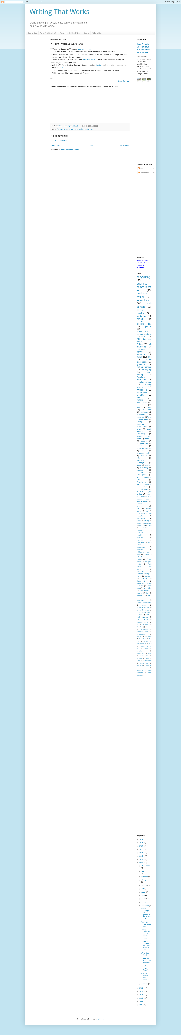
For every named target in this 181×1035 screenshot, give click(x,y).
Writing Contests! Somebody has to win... (146, 934)
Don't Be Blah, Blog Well (146, 924)
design (139, 636)
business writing (142, 295)
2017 (141, 849)
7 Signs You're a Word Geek (145, 976)
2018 (141, 846)
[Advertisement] (144, 123)
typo (140, 615)
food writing (141, 513)
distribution (148, 636)
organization (140, 653)
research (144, 441)
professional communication (144, 332)
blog (149, 357)
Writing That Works (59, 12)
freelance (140, 417)
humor (139, 523)
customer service (141, 350)
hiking (146, 521)
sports (144, 605)
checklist (139, 627)
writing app (140, 670)
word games (88, 129)
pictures (139, 593)
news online (144, 591)
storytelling (141, 472)
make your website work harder (144, 496)
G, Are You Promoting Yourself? (146, 960)
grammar (141, 364)
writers (140, 400)
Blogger (101, 1019)
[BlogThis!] (90, 126)
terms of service (143, 610)
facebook (141, 354)
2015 (141, 856)
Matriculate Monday (142, 393)
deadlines (140, 537)
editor (139, 458)
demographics (141, 634)
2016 (141, 853)
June (143, 892)
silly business (142, 557)
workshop (140, 665)
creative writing (144, 382)
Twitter (140, 344)
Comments (144, 173)
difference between (90, 60)
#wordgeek (61, 129)
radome (147, 658)
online (139, 465)
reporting (147, 439)
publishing (144, 468)
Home (90, 145)
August (144, 885)
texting (139, 559)
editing (139, 422)
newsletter (141, 405)
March (144, 902)
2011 (141, 991)
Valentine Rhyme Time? (144, 968)
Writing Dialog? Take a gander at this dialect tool (146, 913)
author (139, 357)
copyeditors (70, 129)
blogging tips (144, 324)
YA (137, 624)
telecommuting (147, 660)
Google (144, 528)
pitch (147, 593)
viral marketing (142, 617)
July (143, 889)
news (139, 397)
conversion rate (142, 631)
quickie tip (144, 656)
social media (140, 312)
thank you (144, 663)
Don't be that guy (144, 448)
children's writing (144, 453)
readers (140, 470)
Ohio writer (147, 410)
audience (140, 533)
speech (142, 525)
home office (147, 588)
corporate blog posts (144, 360)
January (144, 984)
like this (99, 65)
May (143, 895)
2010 (141, 995)
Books (86, 33)
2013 (141, 863)
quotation (139, 658)
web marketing (144, 345)
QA (148, 622)
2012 (141, 988)
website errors (142, 446)
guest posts (142, 402)
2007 (141, 1005)
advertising (141, 434)
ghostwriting (141, 518)
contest (144, 456)
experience (140, 540)
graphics (145, 641)
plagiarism (140, 595)
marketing (141, 316)
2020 (141, 839)
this (61, 68)
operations (147, 523)
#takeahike (140, 622)
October (144, 877)
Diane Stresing (123, 81)
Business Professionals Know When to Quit (146, 945)
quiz (138, 407)
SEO (138, 509)
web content (144, 305)
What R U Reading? (48, 33)
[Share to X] (92, 126)
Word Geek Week (145, 954)
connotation (144, 629)
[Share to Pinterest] (97, 126)
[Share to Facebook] (94, 126)
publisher (140, 550)
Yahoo (144, 451)
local (150, 643)
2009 (141, 998)
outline (149, 653)
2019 (141, 843)
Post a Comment (60, 140)
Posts (142, 168)
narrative (139, 651)
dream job (141, 581)
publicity (148, 465)
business (144, 412)
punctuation (141, 600)
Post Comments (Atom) (70, 149)
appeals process (84, 49)
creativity (140, 535)
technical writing (143, 607)
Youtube (139, 530)
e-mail (147, 511)
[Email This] (87, 126)
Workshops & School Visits (70, 33)
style (149, 525)
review (146, 554)
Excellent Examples (141, 378)
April (143, 899)
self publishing (142, 443)
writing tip (147, 369)
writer (144, 336)
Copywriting (32, 33)
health (139, 429)
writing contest (144, 367)
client (138, 576)
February (145, 906)
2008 (141, 1001)
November (145, 871)
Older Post (124, 145)
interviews (140, 542)
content (140, 321)
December (145, 866)
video (147, 615)
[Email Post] (83, 126)
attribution (145, 624)
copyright (148, 576)
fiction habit (142, 639)
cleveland (148, 627)
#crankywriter (142, 482)
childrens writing (143, 574)
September (145, 880)
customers (141, 415)
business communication (144, 287)
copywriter (146, 326)
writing (140, 319)
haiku (138, 521)
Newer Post (55, 145)
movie (146, 648)
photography (141, 547)
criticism (144, 578)
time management (144, 612)
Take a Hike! (97, 33)
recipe (138, 660)
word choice (79, 129)
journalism (143, 300)
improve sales (142, 489)
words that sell (142, 619)
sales (149, 407)
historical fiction (141, 643)
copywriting (143, 277)
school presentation (144, 603)
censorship (140, 571)
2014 (141, 859)
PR (138, 484)
